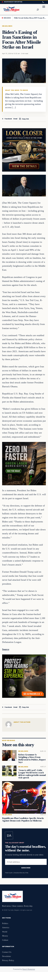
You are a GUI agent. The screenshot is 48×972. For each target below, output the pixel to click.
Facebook (8, 119)
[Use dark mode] (43, 2)
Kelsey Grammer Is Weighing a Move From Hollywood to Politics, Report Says (32, 758)
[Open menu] (44, 9)
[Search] (38, 9)
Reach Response (28, 969)
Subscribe (26, 868)
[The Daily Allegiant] (11, 9)
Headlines (7, 26)
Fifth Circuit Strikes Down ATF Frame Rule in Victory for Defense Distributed (30, 18)
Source (5, 649)
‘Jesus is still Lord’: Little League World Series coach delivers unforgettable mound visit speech (32, 774)
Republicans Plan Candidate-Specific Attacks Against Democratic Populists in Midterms (23, 819)
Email (15, 119)
